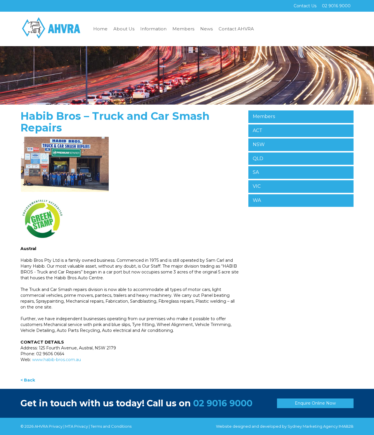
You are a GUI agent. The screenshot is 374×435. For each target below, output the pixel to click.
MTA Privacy (76, 426)
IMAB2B (346, 426)
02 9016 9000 (222, 403)
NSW (259, 144)
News (206, 29)
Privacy (56, 426)
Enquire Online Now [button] (315, 403)
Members (183, 29)
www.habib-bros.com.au (56, 359)
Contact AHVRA (236, 29)
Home (100, 29)
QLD (258, 158)
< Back (27, 380)
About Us (123, 29)
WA (257, 200)
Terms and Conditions (111, 426)
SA (256, 172)
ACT (257, 130)
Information (153, 29)
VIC (257, 186)
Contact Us (305, 5)
